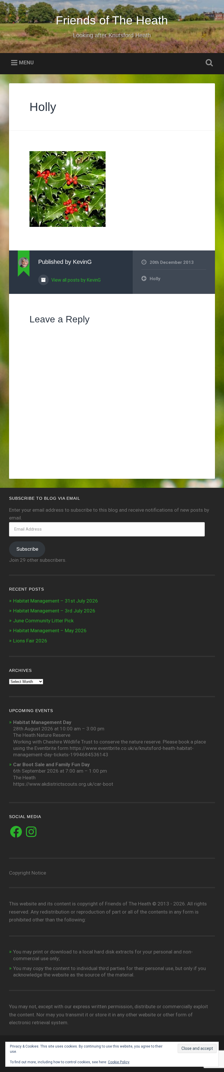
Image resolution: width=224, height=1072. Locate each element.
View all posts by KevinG (75, 280)
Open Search (208, 63)
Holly (42, 107)
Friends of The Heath (112, 20)
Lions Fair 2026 (30, 641)
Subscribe (27, 549)
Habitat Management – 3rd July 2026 (54, 611)
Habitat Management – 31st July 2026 (55, 601)
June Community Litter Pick (43, 621)
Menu (26, 63)
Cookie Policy (119, 1062)
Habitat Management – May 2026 (50, 630)
